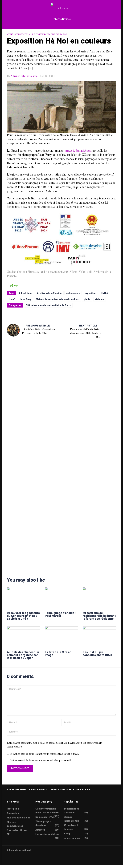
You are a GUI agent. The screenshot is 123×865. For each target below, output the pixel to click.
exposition (90, 293)
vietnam (99, 299)
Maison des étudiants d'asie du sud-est (57, 299)
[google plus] (20, 860)
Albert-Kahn (25, 293)
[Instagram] (27, 860)
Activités (40, 829)
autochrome (73, 293)
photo (87, 299)
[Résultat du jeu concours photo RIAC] (99, 637)
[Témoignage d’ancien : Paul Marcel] (61, 597)
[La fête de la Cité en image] (61, 637)
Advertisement (16, 789)
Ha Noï (104, 293)
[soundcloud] (33, 860)
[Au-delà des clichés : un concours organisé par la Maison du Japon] (23, 637)
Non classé (41, 817)
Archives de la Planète (49, 293)
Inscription (13, 808)
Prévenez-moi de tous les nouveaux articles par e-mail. (40, 760)
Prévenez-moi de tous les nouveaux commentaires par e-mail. (44, 754)
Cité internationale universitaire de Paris (36, 34)
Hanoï (12, 299)
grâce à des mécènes (78, 150)
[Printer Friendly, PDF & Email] (14, 285)
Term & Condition (60, 789)
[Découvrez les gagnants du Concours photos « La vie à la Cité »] (23, 597)
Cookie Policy (81, 789)
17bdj (67, 833)
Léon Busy (25, 299)
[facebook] (14, 860)
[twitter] (8, 860)
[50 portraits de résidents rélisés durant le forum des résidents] (99, 597)
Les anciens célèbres (47, 834)
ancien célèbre (72, 838)
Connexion (13, 813)
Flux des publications (18, 817)
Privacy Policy (38, 789)
